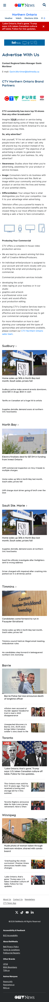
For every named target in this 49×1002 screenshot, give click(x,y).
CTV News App (9, 903)
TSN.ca (6, 970)
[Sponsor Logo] (24, 42)
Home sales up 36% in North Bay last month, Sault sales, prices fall (21, 379)
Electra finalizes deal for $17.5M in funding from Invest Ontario (24, 458)
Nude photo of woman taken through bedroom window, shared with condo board (23, 848)
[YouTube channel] (27, 912)
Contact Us (18, 899)
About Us (7, 899)
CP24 (5, 964)
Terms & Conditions (11, 950)
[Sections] (4, 5)
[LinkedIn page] (32, 912)
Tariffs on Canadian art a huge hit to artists (22, 401)
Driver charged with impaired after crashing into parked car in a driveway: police (24, 572)
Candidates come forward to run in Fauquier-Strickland (20, 620)
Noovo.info (7, 981)
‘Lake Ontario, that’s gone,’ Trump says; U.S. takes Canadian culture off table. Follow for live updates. (23, 771)
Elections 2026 (31, 18)
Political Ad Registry (11, 953)
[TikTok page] (22, 912)
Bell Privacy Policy (11, 946)
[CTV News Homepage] (24, 5)
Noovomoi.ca (8, 985)
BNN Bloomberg (10, 967)
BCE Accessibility (10, 935)
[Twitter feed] (16, 912)
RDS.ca (6, 988)
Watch (18, 18)
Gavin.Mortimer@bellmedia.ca (24, 71)
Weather (9, 18)
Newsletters (30, 899)
